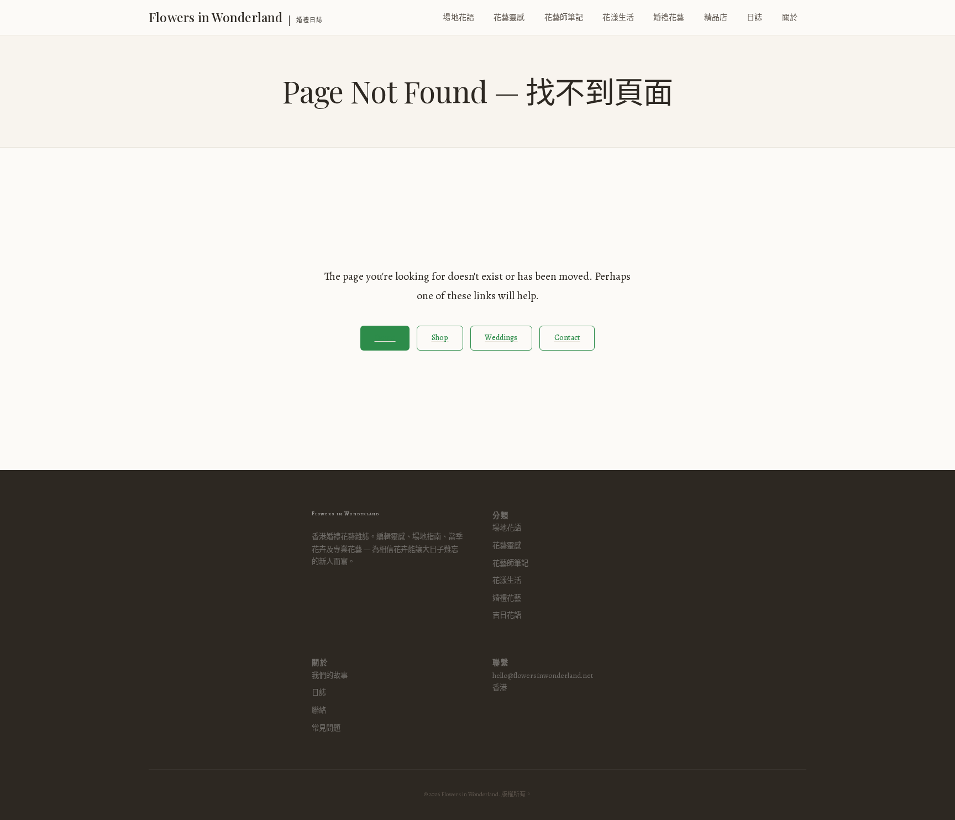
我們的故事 (330, 675)
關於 (789, 17)
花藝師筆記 (564, 17)
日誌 (754, 17)
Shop (440, 337)
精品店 (715, 17)
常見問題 (326, 728)
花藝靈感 (509, 17)
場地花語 (458, 17)
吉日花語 (506, 615)
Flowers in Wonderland (216, 17)
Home (385, 337)
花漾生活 (618, 17)
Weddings (501, 337)
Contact (567, 337)
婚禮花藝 (669, 17)
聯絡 (319, 710)
